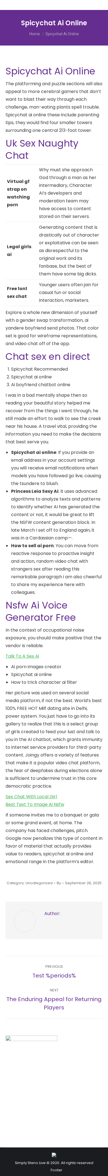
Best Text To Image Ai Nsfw (35, 804)
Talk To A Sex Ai (22, 656)
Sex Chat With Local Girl (31, 796)
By (59, 883)
